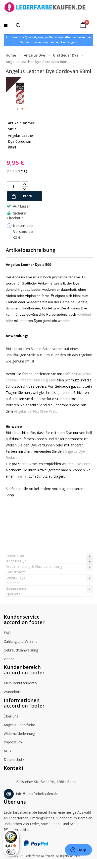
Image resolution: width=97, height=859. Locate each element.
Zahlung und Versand (21, 641)
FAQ (7, 632)
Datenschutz (14, 759)
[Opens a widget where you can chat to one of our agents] (78, 850)
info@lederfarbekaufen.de (37, 793)
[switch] (10, 852)
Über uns (11, 716)
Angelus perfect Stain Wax (35, 411)
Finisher (21, 476)
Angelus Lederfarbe (19, 724)
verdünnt (84, 314)
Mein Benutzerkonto (20, 683)
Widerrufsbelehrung (19, 733)
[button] (17, 109)
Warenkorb (12, 691)
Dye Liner (82, 463)
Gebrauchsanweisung (21, 650)
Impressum (13, 742)
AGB (7, 750)
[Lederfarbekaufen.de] (48, 8)
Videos (9, 658)
